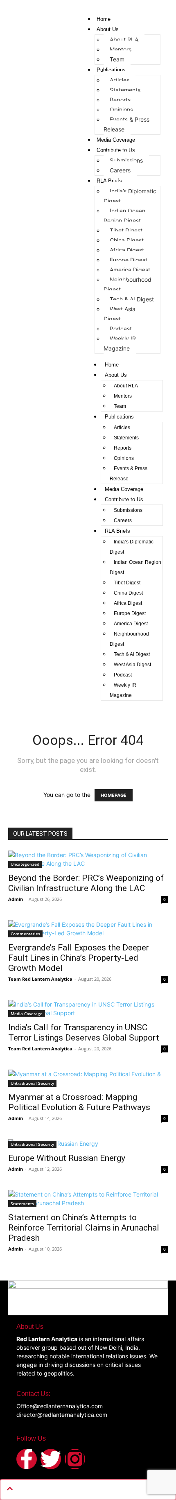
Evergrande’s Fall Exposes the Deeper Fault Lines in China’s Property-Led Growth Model (78, 958)
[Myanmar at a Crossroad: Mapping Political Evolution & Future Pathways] (88, 1078)
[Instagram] (75, 1459)
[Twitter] (51, 1459)
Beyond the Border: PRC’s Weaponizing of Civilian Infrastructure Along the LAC (86, 883)
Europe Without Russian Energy (66, 1158)
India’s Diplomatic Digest (130, 196)
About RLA (124, 39)
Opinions (121, 109)
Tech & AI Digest (132, 299)
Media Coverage (116, 140)
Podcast (121, 328)
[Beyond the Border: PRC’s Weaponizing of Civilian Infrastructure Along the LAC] (88, 859)
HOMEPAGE (113, 795)
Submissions (126, 160)
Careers (120, 170)
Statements (125, 89)
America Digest (130, 269)
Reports (120, 99)
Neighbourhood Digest (127, 284)
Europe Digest (128, 259)
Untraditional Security (32, 1083)
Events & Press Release (126, 124)
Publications (111, 70)
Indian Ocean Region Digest (124, 215)
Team (117, 59)
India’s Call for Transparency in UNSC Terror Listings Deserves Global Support (83, 1033)
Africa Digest (127, 250)
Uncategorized (25, 864)
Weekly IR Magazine (120, 343)
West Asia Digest (119, 313)
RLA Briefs (109, 181)
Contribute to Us (116, 150)
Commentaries (25, 934)
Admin (15, 899)
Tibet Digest (126, 230)
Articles (119, 80)
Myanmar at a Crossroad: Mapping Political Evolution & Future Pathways (79, 1102)
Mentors (120, 49)
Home (104, 19)
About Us (108, 29)
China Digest (127, 240)
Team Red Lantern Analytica (40, 979)
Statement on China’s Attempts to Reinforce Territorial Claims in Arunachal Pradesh (83, 1228)
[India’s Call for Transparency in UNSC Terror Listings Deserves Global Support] (88, 1008)
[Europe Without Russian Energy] (88, 1143)
